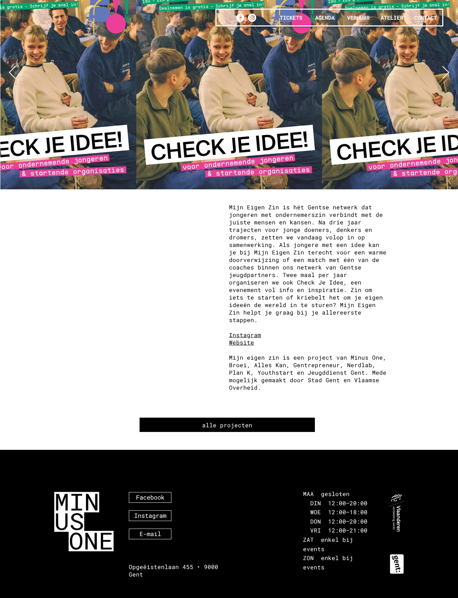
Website (241, 342)
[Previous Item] (12, 73)
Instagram (245, 335)
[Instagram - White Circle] (252, 18)
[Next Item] (446, 73)
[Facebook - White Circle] (240, 18)
